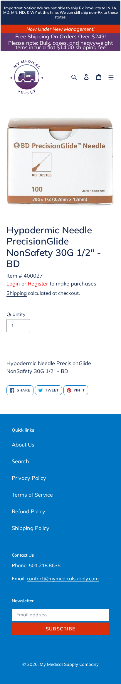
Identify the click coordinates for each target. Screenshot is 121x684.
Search (20, 461)
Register (38, 283)
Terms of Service (32, 494)
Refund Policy (28, 511)
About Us (23, 444)
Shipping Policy (30, 528)
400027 (33, 275)
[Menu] (111, 76)
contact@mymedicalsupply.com (63, 578)
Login (13, 283)
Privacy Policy (29, 478)
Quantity (16, 314)
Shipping (16, 293)
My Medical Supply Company (69, 664)
